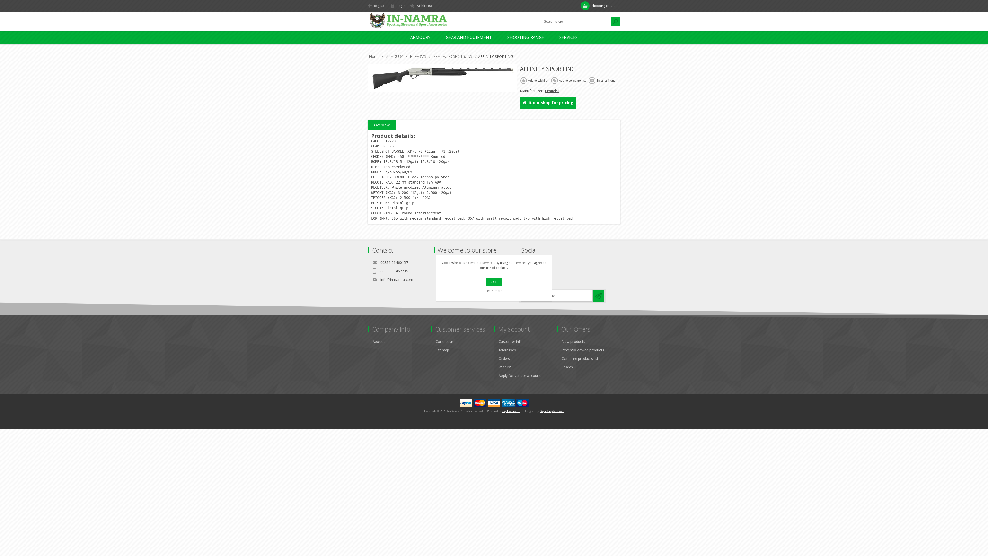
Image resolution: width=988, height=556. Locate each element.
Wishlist (505, 366)
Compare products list (580, 358)
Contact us (445, 341)
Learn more (494, 291)
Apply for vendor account (520, 375)
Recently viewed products (583, 350)
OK (494, 282)
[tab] (382, 125)
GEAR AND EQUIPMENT (469, 37)
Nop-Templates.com (552, 411)
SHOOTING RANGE (525, 37)
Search (567, 366)
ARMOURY (420, 37)
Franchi (552, 90)
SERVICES (568, 37)
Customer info (511, 341)
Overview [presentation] (382, 125)
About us (380, 341)
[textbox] (576, 21)
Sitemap (442, 350)
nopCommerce (511, 411)
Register (380, 6)
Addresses (507, 350)
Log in (401, 6)
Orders (504, 358)
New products (573, 341)
